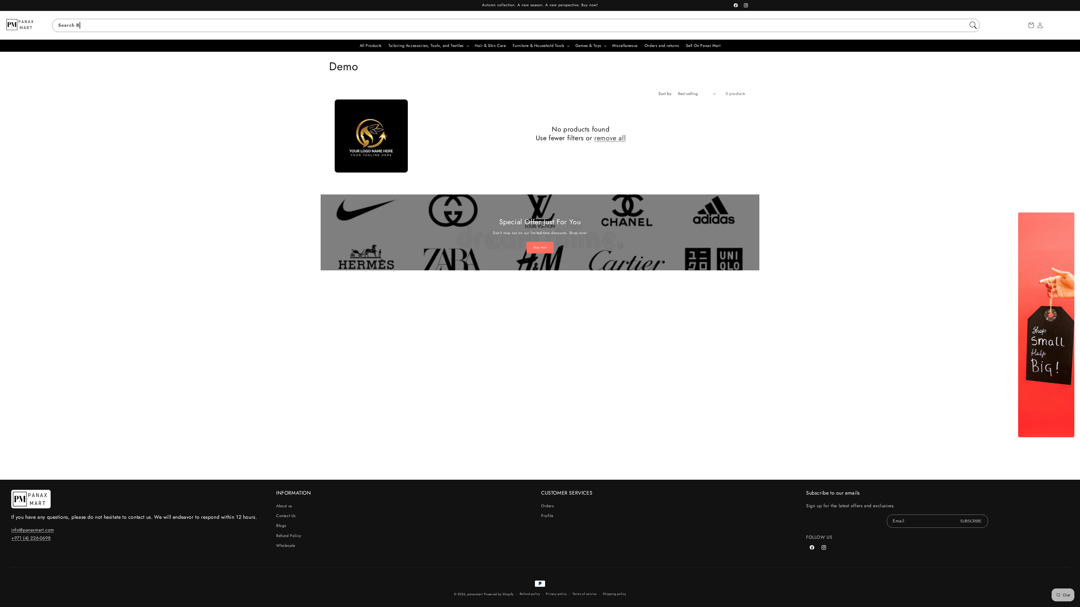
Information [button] (293, 493)
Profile (547, 515)
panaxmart (475, 594)
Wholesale (285, 545)
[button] (1031, 25)
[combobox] (516, 25)
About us (284, 506)
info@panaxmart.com (32, 530)
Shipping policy (614, 594)
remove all (610, 137)
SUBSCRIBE (971, 521)
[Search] (973, 25)
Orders (547, 506)
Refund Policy (288, 535)
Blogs (281, 525)
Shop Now (540, 247)
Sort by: (665, 93)
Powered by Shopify (499, 594)
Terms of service (585, 594)
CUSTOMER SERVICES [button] (566, 493)
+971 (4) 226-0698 (31, 538)
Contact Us (286, 515)
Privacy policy (556, 594)
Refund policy (530, 594)
